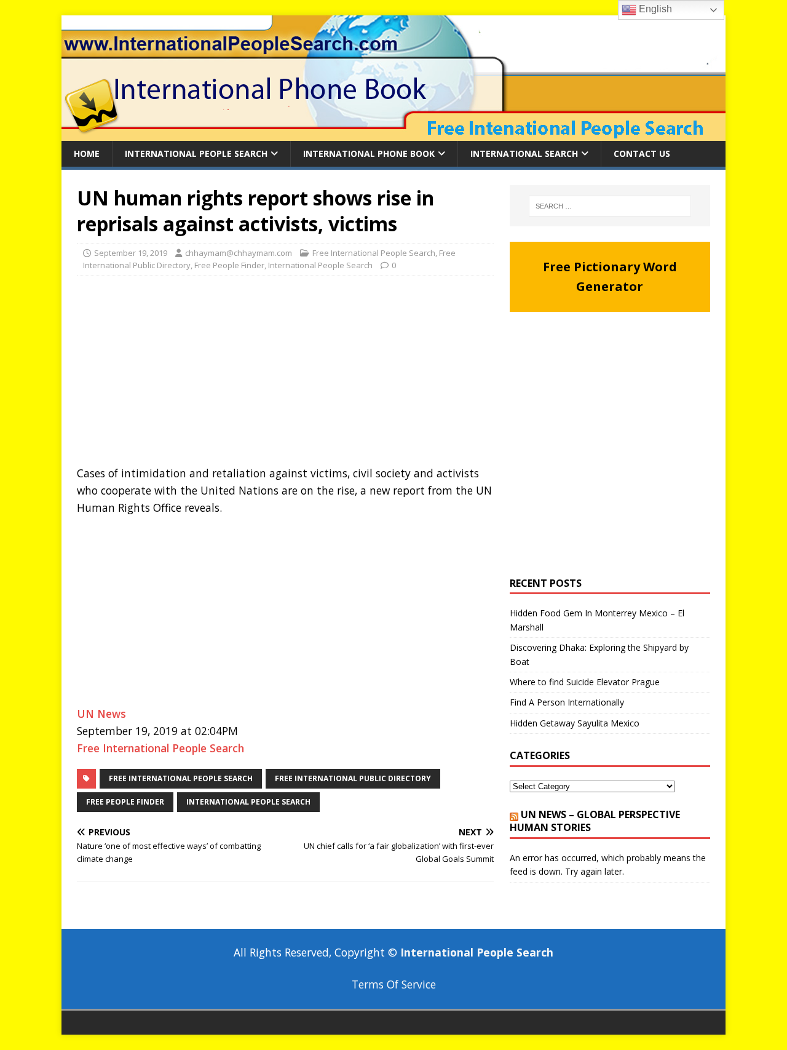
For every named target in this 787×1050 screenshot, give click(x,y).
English (654, 9)
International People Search (196, 153)
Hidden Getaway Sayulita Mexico (574, 723)
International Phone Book (369, 153)
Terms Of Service (394, 984)
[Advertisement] (285, 374)
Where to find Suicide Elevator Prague (585, 682)
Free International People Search (373, 252)
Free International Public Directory (353, 778)
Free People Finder (229, 265)
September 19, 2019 (130, 252)
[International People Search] (393, 134)
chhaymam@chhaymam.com (238, 252)
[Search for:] (610, 206)
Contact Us (642, 153)
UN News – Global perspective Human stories (595, 821)
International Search (524, 153)
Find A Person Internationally (567, 702)
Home (87, 153)
